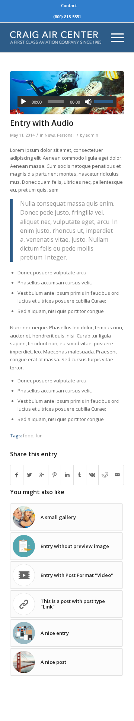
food (28, 435)
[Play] (23, 101)
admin (92, 135)
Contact (69, 5)
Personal (65, 135)
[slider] (105, 101)
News (50, 135)
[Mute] (88, 101)
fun (39, 435)
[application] (67, 101)
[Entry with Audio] (67, 92)
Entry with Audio (42, 123)
